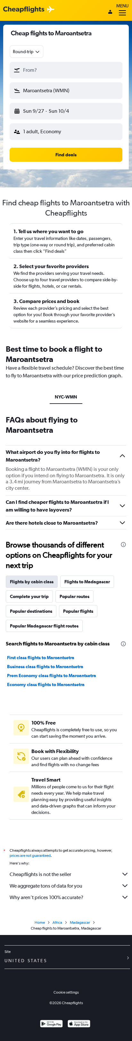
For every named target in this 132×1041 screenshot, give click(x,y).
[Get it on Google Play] (51, 1024)
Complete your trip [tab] (29, 596)
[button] (66, 70)
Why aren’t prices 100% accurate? (46, 897)
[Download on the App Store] (79, 1024)
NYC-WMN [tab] (66, 396)
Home (40, 922)
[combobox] (27, 51)
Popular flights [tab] (78, 611)
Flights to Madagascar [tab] (87, 581)
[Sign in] (110, 12)
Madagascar (80, 922)
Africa (57, 922)
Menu (122, 5)
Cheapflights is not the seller (40, 874)
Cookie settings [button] (66, 992)
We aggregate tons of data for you (46, 886)
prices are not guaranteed (30, 855)
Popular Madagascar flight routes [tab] (44, 625)
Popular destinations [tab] (31, 611)
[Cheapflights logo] (23, 10)
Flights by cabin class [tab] (32, 581)
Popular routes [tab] (74, 596)
